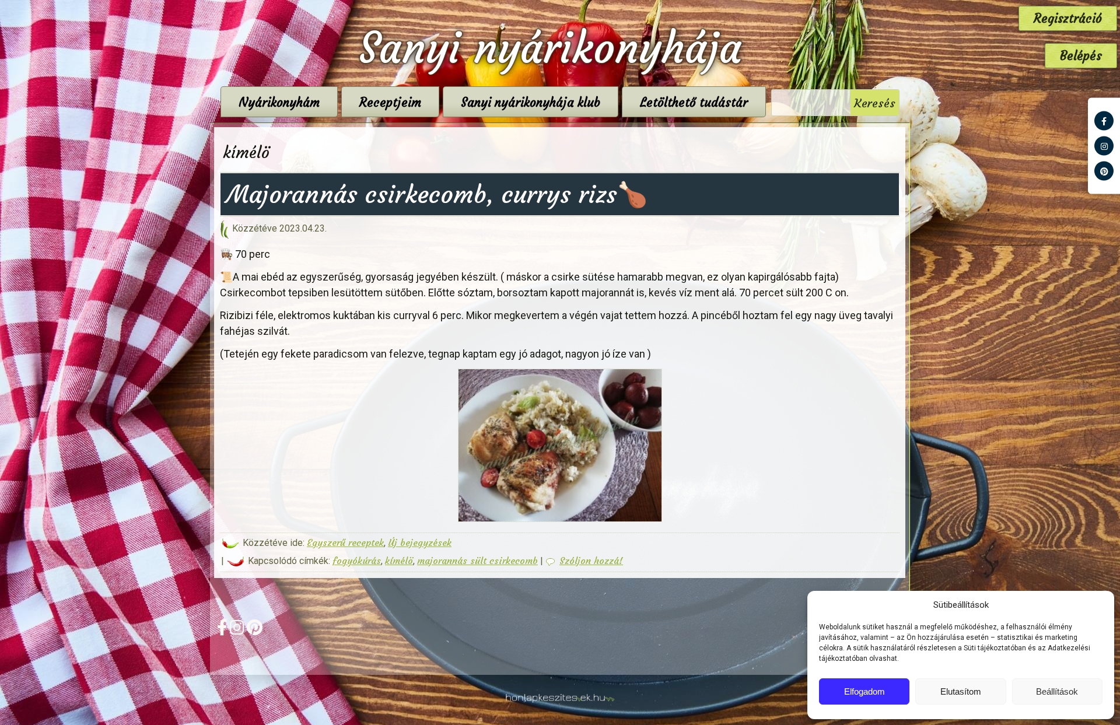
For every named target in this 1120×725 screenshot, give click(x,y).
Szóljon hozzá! (591, 560)
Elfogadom (864, 691)
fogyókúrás (356, 560)
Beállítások (1057, 691)
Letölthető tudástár (694, 102)
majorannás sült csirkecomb (477, 560)
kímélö (399, 560)
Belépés (1081, 56)
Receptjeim (390, 102)
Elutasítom (960, 691)
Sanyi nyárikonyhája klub (530, 102)
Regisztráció (1068, 18)
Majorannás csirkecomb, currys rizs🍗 (437, 194)
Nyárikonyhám (279, 102)
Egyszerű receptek (345, 542)
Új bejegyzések (420, 542)
